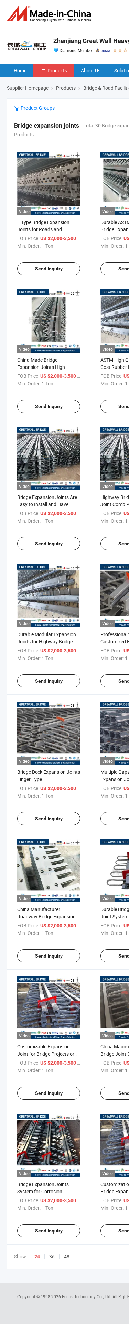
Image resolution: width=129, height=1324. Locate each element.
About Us (90, 70)
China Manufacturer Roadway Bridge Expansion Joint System (46, 916)
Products (57, 70)
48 (66, 1256)
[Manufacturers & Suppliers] (50, 14)
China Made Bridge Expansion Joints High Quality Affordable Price (42, 366)
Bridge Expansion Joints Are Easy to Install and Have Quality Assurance (47, 504)
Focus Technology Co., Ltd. (87, 1296)
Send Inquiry (49, 268)
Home (20, 70)
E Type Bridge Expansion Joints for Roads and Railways (43, 229)
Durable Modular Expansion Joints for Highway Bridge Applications (46, 641)
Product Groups (37, 108)
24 (37, 1256)
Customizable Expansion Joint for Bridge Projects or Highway (45, 1053)
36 (52, 1256)
